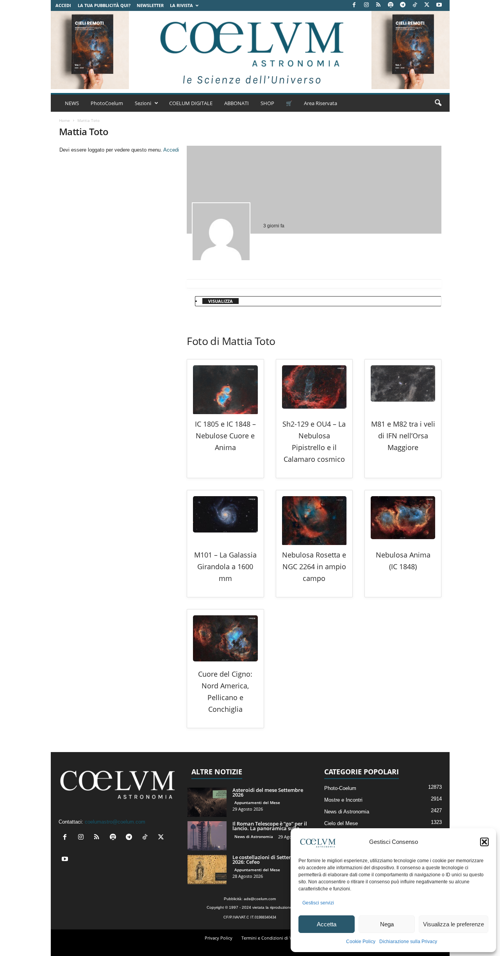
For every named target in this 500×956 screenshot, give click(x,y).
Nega (387, 924)
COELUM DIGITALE (190, 103)
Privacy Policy (218, 938)
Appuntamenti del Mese (257, 802)
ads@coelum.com (260, 899)
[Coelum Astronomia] (250, 50)
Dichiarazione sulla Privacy (408, 941)
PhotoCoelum (107, 103)
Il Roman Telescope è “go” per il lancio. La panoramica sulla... (269, 826)
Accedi (63, 5)
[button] (484, 842)
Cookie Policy (360, 941)
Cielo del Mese (341, 823)
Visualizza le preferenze (453, 924)
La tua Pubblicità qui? (104, 5)
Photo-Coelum (340, 788)
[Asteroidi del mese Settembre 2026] (207, 802)
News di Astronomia (253, 836)
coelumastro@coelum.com (115, 822)
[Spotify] (390, 5)
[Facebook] (354, 5)
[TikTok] (415, 5)
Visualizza (220, 301)
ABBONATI (236, 103)
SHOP (267, 103)
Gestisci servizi (318, 903)
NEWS (72, 103)
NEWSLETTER (150, 5)
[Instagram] (366, 5)
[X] (427, 5)
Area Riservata (320, 103)
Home (64, 120)
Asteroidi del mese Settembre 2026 (267, 792)
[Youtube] (439, 5)
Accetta (326, 924)
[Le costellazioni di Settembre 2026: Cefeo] (207, 869)
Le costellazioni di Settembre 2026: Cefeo (267, 859)
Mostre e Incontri (343, 800)
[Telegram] (402, 5)
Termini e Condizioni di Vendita (273, 938)
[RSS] (378, 5)
